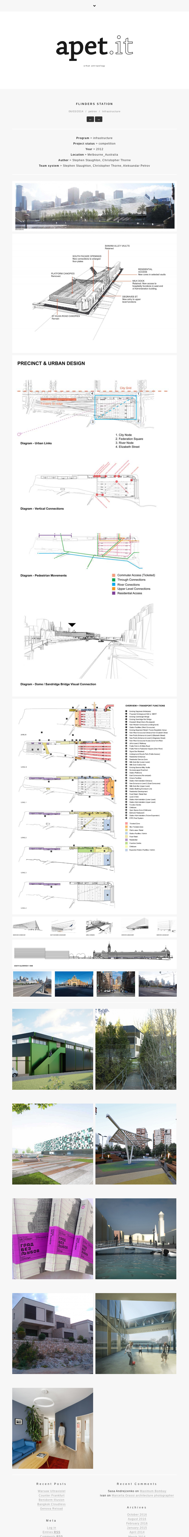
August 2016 (137, 1519)
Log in (51, 1527)
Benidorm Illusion (52, 1499)
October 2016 (137, 1514)
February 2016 (137, 1523)
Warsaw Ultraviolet (51, 1491)
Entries (51, 1532)
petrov (93, 111)
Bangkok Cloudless (51, 1504)
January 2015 (137, 1527)
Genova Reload (51, 1508)
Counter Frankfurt (52, 1495)
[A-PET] (94, 50)
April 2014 (137, 1532)
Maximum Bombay (153, 1491)
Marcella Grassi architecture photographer (143, 1495)
